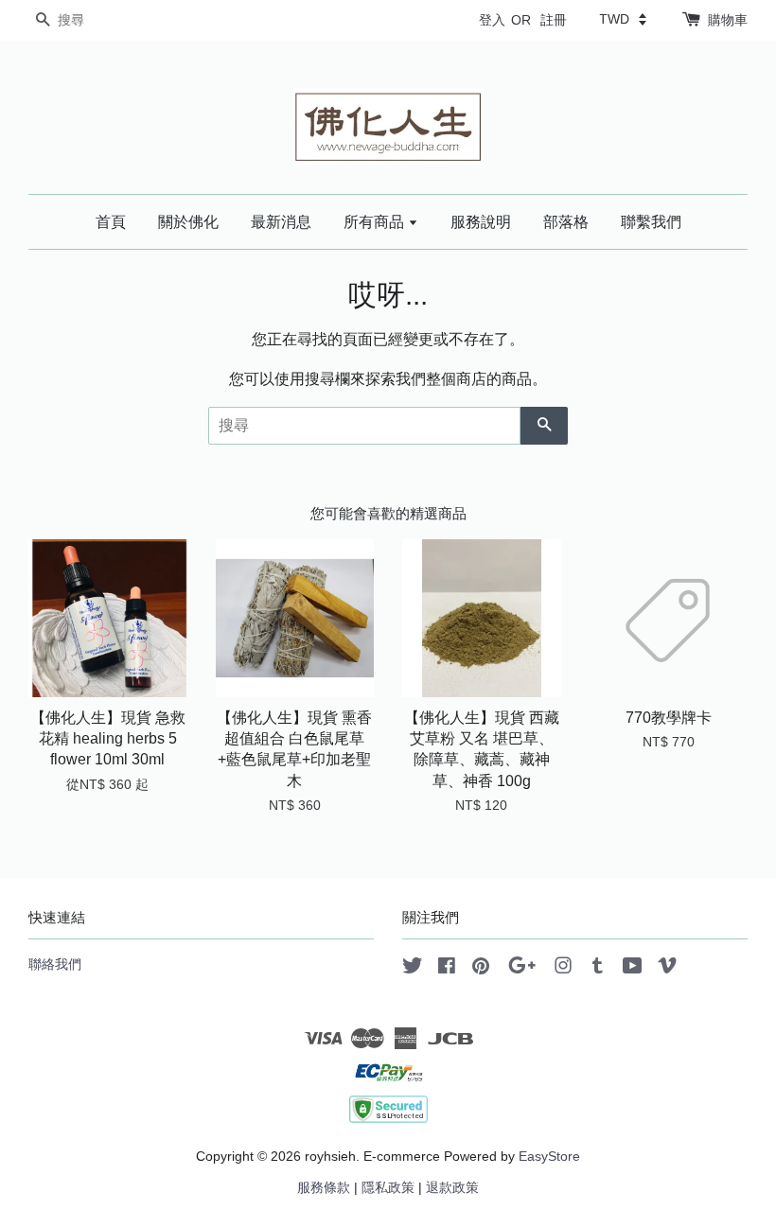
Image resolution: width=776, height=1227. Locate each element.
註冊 (553, 19)
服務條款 (323, 1188)
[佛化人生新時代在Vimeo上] (667, 969)
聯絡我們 (54, 964)
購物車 (728, 19)
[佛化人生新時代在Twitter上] (412, 969)
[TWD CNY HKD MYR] (623, 19)
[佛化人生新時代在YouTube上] (633, 969)
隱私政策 (388, 1188)
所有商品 (376, 222)
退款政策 (452, 1188)
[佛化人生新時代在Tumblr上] (597, 969)
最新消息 (281, 222)
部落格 (566, 222)
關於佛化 (188, 222)
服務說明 (480, 222)
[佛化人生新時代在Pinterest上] (480, 969)
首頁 (111, 222)
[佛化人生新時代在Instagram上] (563, 969)
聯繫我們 (651, 222)
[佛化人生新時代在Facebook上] (446, 969)
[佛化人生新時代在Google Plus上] (521, 969)
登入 (492, 19)
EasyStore (549, 1156)
